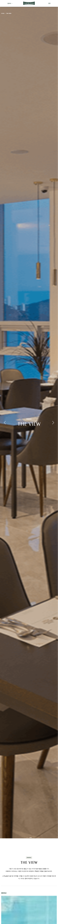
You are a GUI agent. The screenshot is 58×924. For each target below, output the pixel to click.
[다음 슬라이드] (53, 422)
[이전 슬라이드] (4, 422)
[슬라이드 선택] (27, 837)
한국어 (9, 3)
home (2, 13)
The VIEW (8, 13)
